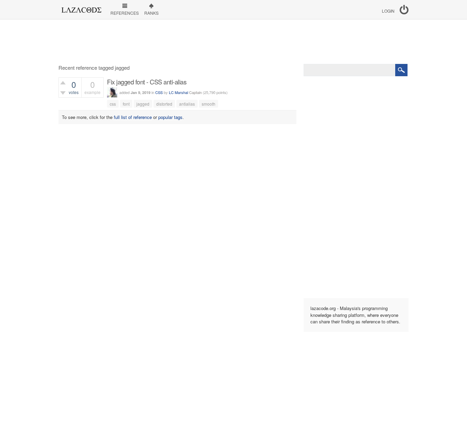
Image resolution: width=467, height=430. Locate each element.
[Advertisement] (233, 41)
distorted (164, 104)
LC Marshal (178, 92)
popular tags (170, 117)
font (126, 104)
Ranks (151, 13)
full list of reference (133, 117)
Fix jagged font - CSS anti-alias (146, 81)
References (124, 13)
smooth (208, 104)
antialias (187, 104)
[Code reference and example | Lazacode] (81, 8)
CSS (159, 92)
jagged (142, 104)
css (113, 104)
